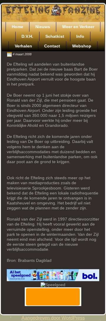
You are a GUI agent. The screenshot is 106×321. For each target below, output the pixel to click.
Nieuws (42, 26)
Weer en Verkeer (78, 26)
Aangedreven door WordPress (53, 317)
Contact (52, 46)
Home (17, 26)
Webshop (81, 46)
